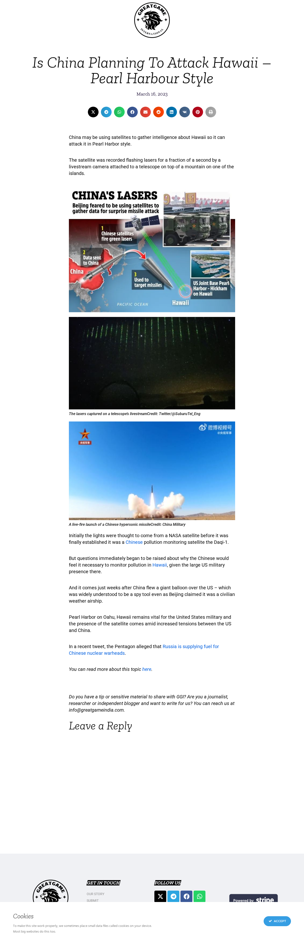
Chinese (134, 542)
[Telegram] (173, 896)
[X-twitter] (160, 896)
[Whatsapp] (199, 896)
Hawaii (159, 565)
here (146, 669)
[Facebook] (186, 896)
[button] (93, 112)
